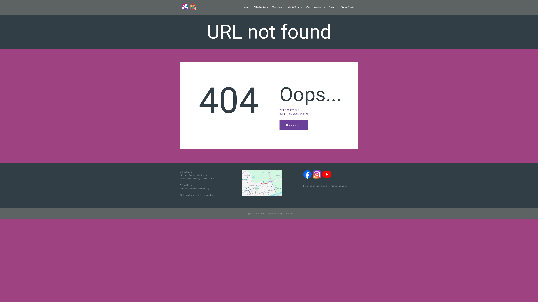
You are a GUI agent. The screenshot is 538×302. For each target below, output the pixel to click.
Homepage (292, 125)
